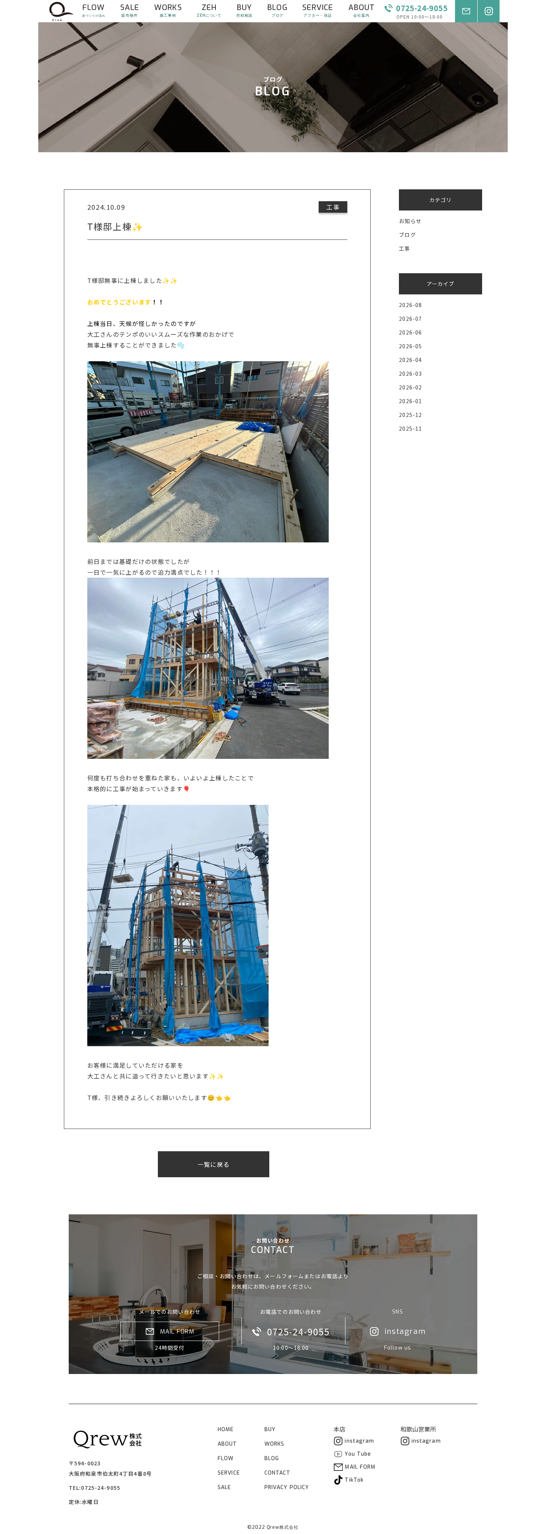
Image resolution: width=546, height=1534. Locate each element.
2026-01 (410, 401)
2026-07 (410, 318)
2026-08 (410, 305)
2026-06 (410, 332)
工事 (404, 248)
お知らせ (410, 221)
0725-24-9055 (100, 1487)
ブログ (407, 234)
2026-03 (410, 373)
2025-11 (410, 428)
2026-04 (410, 359)
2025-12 (410, 414)
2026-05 (410, 346)
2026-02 (410, 387)
